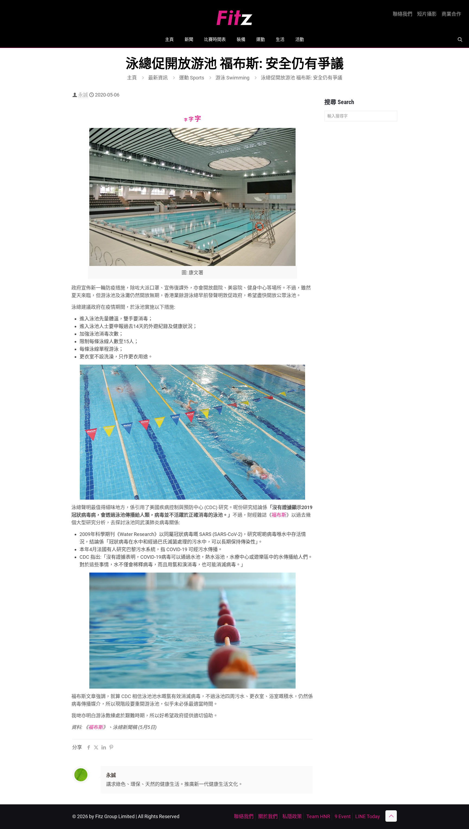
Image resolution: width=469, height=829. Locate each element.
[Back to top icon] (391, 816)
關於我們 (268, 816)
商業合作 (451, 14)
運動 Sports (191, 78)
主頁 (132, 78)
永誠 (83, 95)
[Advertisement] (360, 211)
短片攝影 (427, 14)
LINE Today (367, 816)
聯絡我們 (402, 14)
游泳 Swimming (232, 78)
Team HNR (318, 816)
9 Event (343, 816)
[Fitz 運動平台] (234, 15)
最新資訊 (158, 78)
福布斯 (279, 515)
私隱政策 (292, 816)
